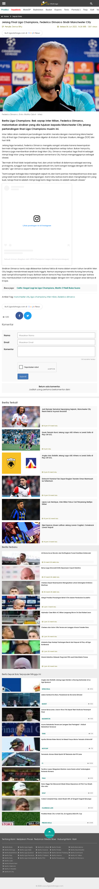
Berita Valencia (10, 866)
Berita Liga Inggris (26, 847)
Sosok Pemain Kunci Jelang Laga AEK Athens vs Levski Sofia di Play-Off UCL (67, 433)
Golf (92, 10)
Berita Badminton (11, 852)
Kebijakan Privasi (25, 839)
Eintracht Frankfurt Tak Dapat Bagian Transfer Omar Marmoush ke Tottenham (67, 479)
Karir (74, 839)
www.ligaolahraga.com (52, 886)
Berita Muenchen (11, 863)
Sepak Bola (46, 689)
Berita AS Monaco (77, 858)
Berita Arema (57, 855)
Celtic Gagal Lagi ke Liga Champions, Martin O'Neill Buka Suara (48, 287)
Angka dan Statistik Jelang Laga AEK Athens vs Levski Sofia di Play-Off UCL (67, 456)
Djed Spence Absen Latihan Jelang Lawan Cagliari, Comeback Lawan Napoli (68, 526)
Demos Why (17, 26)
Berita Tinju (8, 855)
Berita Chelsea (43, 855)
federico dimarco (66, 296)
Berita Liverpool (43, 852)
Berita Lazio (9, 861)
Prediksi (5, 10)
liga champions (38, 296)
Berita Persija (56, 850)
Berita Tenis (9, 858)
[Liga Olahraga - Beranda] (49, 3)
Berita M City (9, 871)
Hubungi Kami (64, 839)
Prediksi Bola (47, 823)
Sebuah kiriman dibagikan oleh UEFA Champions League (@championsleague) (36, 259)
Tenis (66, 10)
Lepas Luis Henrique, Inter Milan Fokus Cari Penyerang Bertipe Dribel (67, 503)
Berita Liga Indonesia (27, 858)
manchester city (22, 296)
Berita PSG (41, 858)
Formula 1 (76, 10)
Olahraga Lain (47, 808)
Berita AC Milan (76, 855)
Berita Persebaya (58, 858)
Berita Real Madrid (77, 850)
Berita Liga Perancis (27, 855)
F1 (42, 763)
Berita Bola (8, 847)
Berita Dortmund (77, 852)
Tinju (85, 10)
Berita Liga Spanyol (27, 852)
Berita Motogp (10, 850)
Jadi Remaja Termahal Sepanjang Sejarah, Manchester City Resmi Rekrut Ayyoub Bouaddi (66, 410)
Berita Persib (56, 847)
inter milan (52, 296)
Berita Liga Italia (25, 850)
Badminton (38, 10)
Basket (49, 10)
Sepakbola (16, 10)
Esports (58, 10)
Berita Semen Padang (60, 852)
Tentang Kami (8, 839)
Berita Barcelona (77, 847)
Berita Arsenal (43, 850)
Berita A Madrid (10, 869)
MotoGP (27, 10)
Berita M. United (43, 847)
